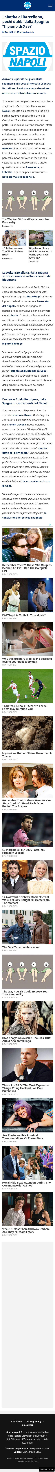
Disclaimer (27, 1425)
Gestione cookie (46, 1469)
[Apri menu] (50, 5)
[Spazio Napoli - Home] (27, 5)
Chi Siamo (16, 1421)
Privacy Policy (34, 1421)
